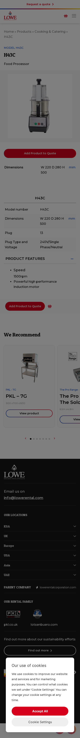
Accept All (40, 711)
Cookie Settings (40, 722)
